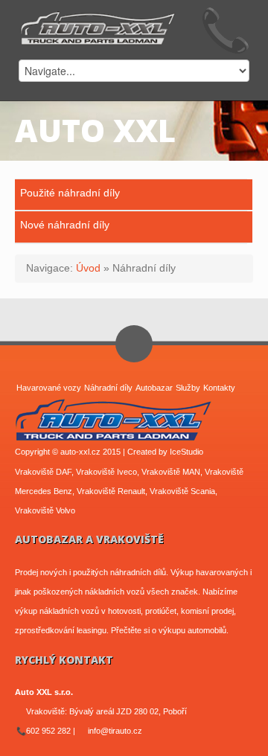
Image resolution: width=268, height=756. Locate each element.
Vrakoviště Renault (111, 491)
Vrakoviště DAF (43, 471)
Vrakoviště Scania (182, 491)
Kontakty (219, 387)
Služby (188, 387)
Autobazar (154, 387)
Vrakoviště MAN (170, 471)
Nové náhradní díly (64, 225)
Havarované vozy (48, 387)
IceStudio (186, 451)
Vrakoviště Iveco (106, 471)
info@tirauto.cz (115, 730)
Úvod (88, 268)
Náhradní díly (108, 387)
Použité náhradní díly (70, 193)
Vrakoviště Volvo (45, 510)
